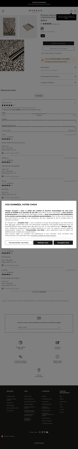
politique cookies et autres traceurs (43, 235)
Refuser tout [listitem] (43, 243)
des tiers (12, 224)
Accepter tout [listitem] (63, 243)
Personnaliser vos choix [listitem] (19, 243)
